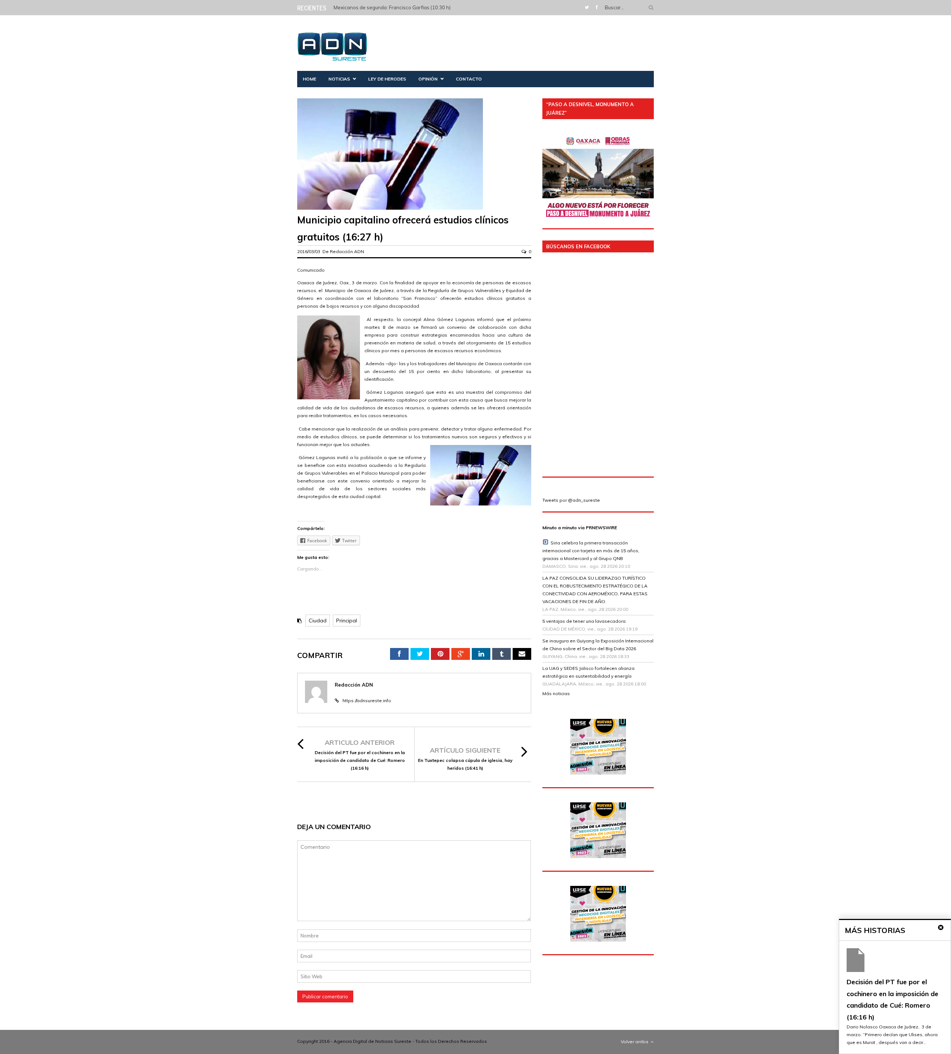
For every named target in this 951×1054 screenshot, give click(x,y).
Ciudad (318, 620)
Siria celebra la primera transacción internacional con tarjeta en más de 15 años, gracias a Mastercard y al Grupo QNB (590, 550)
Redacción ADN (347, 251)
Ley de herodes (387, 79)
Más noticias (556, 693)
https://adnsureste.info (367, 700)
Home (309, 79)
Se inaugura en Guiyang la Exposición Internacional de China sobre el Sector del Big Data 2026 (597, 644)
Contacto (469, 79)
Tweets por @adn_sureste (571, 500)
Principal (346, 620)
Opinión (428, 79)
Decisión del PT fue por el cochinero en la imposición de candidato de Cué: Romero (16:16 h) (360, 760)
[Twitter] (587, 7)
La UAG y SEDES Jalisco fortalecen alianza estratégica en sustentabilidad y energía (588, 672)
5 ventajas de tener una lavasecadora (584, 621)
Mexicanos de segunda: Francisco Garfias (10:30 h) (392, 7)
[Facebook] (597, 7)
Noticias (339, 79)
